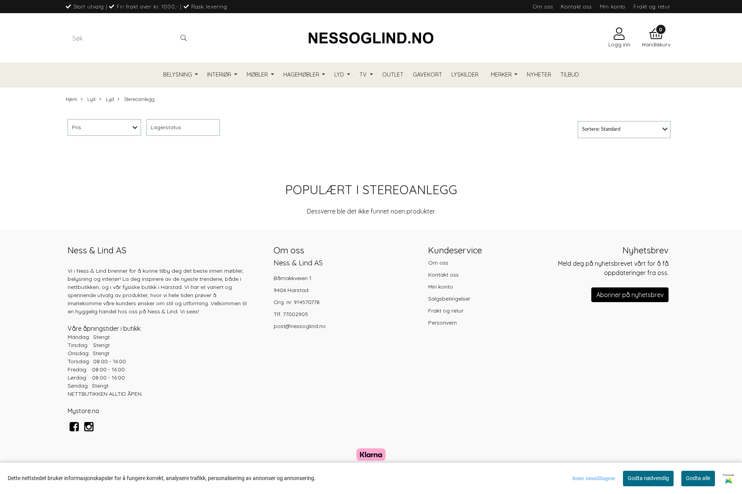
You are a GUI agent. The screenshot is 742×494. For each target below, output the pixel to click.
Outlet (392, 74)
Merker (502, 74)
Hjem (71, 99)
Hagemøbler (302, 74)
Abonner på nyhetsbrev (630, 295)
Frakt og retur (652, 6)
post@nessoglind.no (300, 326)
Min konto (613, 6)
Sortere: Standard (601, 129)
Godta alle (698, 478)
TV (363, 74)
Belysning (178, 74)
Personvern (442, 322)
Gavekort (427, 74)
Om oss (543, 6)
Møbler (258, 74)
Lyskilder (464, 74)
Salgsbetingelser (449, 298)
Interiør (220, 74)
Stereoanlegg (139, 99)
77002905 (295, 314)
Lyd (339, 74)
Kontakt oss (576, 6)
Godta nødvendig (648, 478)
